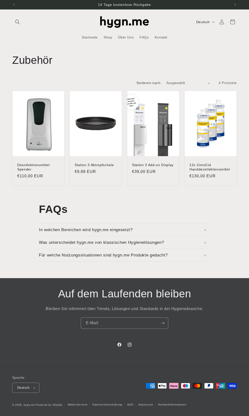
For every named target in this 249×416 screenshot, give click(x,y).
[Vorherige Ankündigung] (14, 4)
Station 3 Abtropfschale (94, 165)
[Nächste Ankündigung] (235, 4)
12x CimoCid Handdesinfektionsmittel (209, 167)
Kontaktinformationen (172, 404)
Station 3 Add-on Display (153, 165)
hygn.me (29, 404)
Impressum (145, 404)
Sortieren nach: (148, 83)
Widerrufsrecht (78, 404)
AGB (130, 404)
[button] (17, 22)
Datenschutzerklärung (107, 404)
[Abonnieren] (162, 323)
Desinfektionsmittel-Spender (34, 167)
